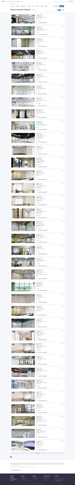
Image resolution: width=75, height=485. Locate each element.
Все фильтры (56, 6)
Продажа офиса (35, 477)
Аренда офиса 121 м (39, 183)
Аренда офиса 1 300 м (39, 170)
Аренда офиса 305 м (39, 14)
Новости (8, 1)
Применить (61, 6)
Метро (42, 6)
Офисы (12, 1)
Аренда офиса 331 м (39, 343)
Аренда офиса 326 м (39, 26)
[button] (23, 22)
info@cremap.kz (12, 480)
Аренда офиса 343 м (39, 50)
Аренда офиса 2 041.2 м (40, 109)
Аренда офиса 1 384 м (39, 221)
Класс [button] (38, 6)
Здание (38, 202)
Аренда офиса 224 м (39, 368)
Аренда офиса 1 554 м (39, 269)
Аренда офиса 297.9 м (39, 356)
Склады (21, 1)
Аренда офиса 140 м (39, 133)
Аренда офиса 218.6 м (39, 330)
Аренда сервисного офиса (25, 480)
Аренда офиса (23, 477)
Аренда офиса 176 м (39, 246)
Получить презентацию (43, 22)
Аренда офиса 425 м (39, 404)
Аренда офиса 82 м (39, 429)
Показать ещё (37, 453)
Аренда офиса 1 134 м (39, 282)
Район (46, 6)
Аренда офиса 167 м (39, 294)
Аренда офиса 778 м (39, 97)
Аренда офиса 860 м (39, 306)
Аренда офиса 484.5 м (39, 234)
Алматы (73, 1)
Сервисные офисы (17, 1)
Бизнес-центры (46, 477)
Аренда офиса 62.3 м (39, 38)
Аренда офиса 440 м (39, 121)
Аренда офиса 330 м (39, 416)
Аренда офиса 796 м (39, 62)
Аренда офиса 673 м (39, 208)
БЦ (38, 20)
